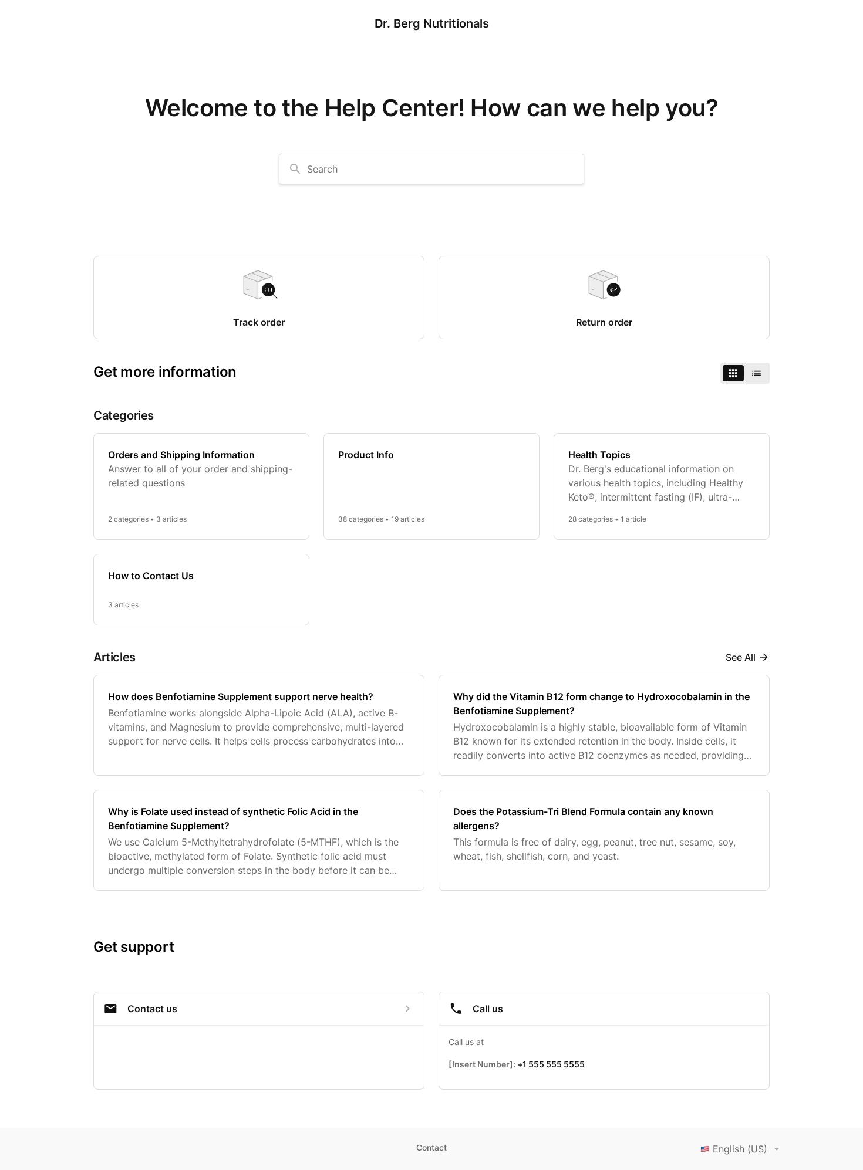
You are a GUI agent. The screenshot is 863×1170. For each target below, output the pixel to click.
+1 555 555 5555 (551, 1064)
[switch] (745, 373)
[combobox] (431, 169)
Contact (431, 1147)
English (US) (740, 1149)
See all (741, 657)
